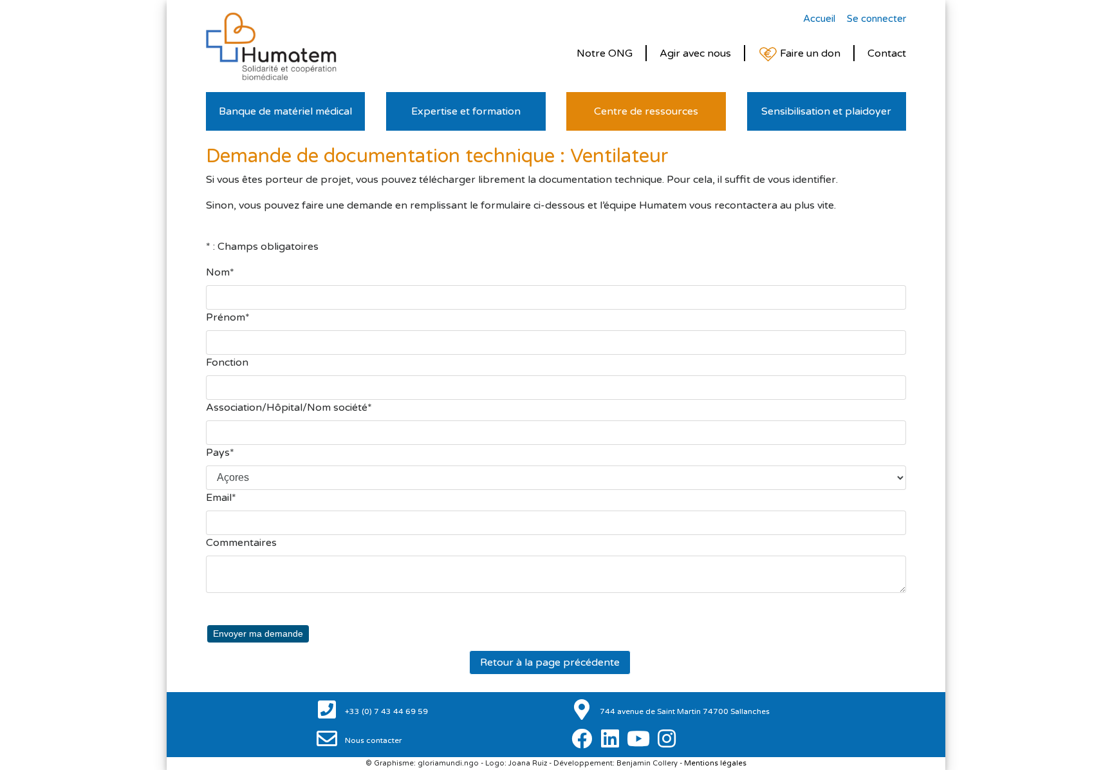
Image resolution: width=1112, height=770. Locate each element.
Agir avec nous (695, 53)
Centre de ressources (646, 111)
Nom (218, 272)
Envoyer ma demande (258, 633)
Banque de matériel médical (285, 111)
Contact (886, 53)
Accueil (819, 18)
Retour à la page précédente (550, 662)
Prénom (225, 317)
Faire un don (808, 53)
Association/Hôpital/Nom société (286, 407)
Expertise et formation (466, 111)
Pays (218, 452)
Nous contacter (372, 740)
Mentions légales (715, 763)
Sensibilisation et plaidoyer (826, 111)
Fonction (227, 362)
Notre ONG (605, 53)
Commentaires (241, 542)
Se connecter (876, 18)
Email (219, 497)
